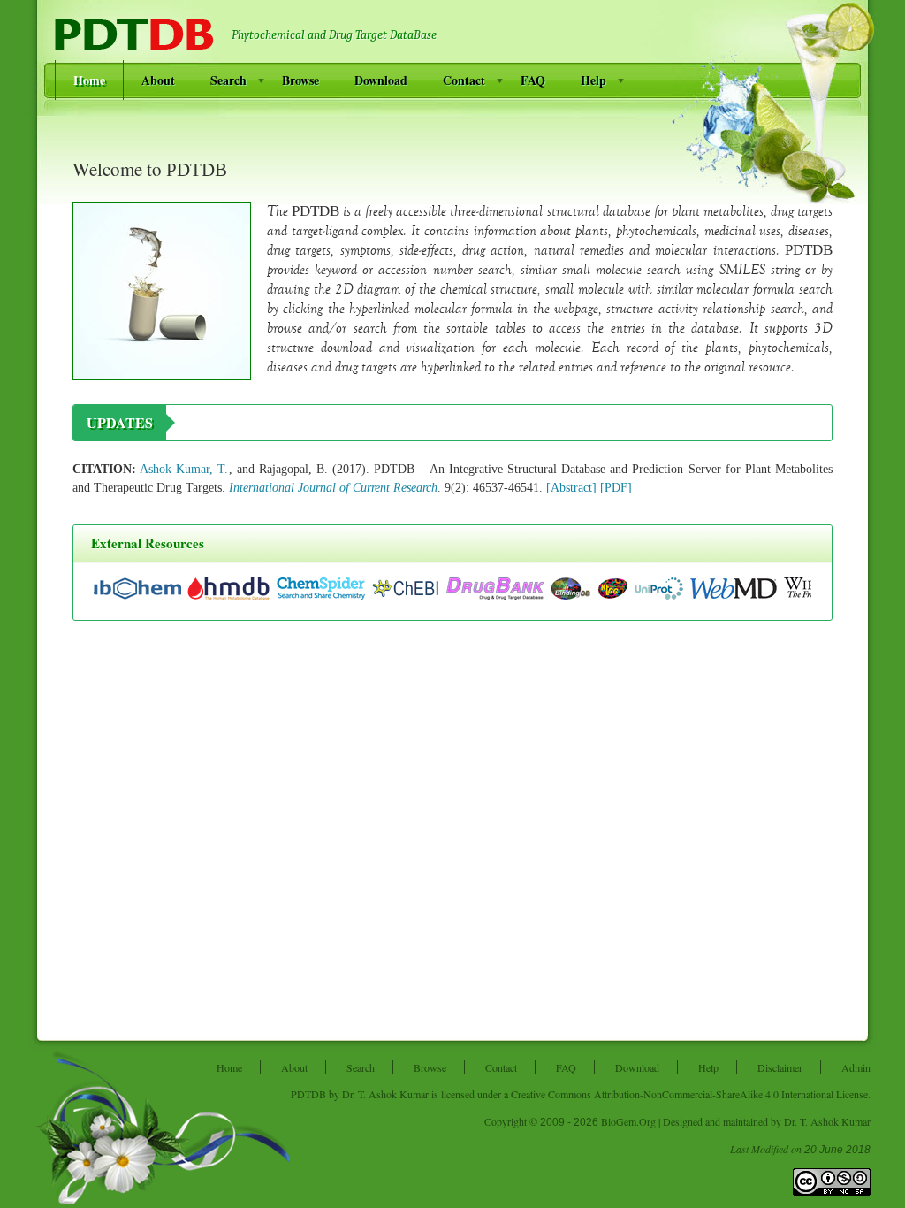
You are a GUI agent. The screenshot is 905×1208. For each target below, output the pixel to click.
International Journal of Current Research (333, 487)
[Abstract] (571, 487)
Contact (464, 80)
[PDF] (616, 487)
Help (593, 80)
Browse (300, 80)
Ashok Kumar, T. (184, 469)
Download (380, 80)
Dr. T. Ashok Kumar (385, 1094)
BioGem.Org (628, 1121)
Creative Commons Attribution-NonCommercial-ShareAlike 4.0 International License (689, 1094)
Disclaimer (779, 1067)
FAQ (533, 80)
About (158, 80)
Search (228, 80)
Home (89, 80)
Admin (856, 1067)
